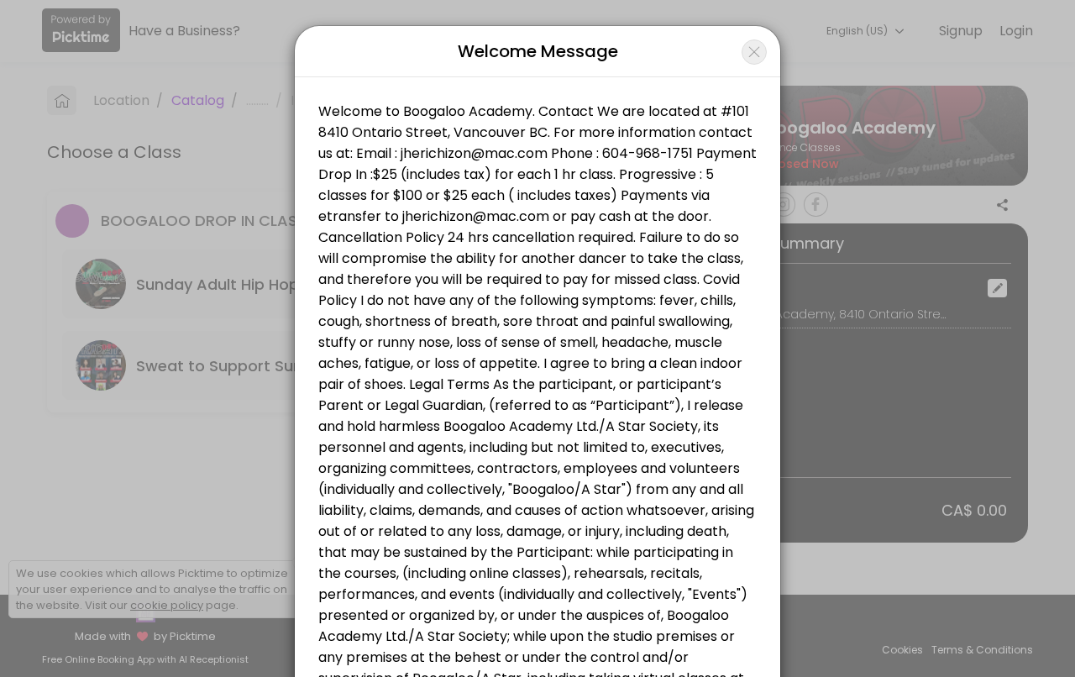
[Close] (754, 52)
